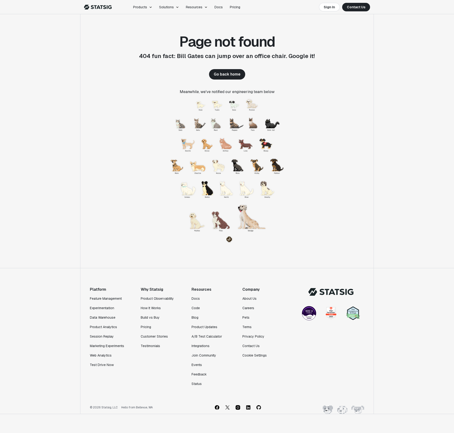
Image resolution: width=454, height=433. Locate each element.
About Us (249, 298)
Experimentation (102, 308)
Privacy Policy (253, 336)
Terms (247, 327)
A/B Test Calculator (207, 336)
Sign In (329, 7)
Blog (195, 317)
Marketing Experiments (107, 346)
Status (197, 384)
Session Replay (102, 336)
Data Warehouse (102, 317)
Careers (248, 308)
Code (196, 308)
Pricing (235, 7)
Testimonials (150, 346)
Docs (218, 7)
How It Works (151, 308)
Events (197, 365)
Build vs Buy (150, 317)
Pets (245, 317)
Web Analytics (101, 355)
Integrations (201, 346)
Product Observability (157, 298)
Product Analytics (103, 327)
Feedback (199, 374)
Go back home (227, 74)
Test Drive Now (102, 365)
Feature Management (106, 298)
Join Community (204, 355)
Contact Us (356, 7)
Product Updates (204, 327)
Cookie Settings (254, 355)
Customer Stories (154, 336)
